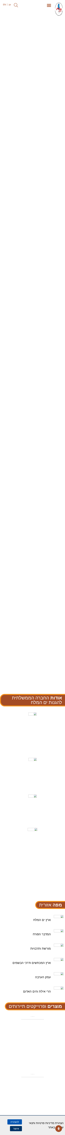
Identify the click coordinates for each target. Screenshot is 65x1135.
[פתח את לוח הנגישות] (58, 1128)
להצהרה (14, 1121)
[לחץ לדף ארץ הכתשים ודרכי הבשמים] (40, 1007)
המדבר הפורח (42, 934)
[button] (16, 5)
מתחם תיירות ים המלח (32, 1108)
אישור (16, 1128)
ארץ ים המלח (42, 920)
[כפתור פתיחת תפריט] (49, 5)
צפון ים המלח (32, 1050)
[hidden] (32, 1041)
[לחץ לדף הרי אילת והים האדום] (33, 973)
